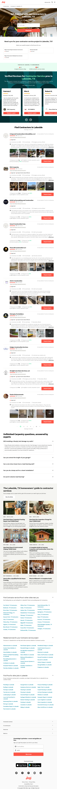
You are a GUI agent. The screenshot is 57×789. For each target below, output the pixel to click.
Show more (51, 147)
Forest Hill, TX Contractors (27, 628)
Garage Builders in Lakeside (45, 664)
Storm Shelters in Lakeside (27, 654)
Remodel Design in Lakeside (28, 648)
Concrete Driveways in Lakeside (46, 704)
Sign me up (28, 754)
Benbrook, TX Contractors (9, 608)
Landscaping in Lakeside (9, 694)
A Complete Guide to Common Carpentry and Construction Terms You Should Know (41, 549)
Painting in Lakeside (26, 702)
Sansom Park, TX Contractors (10, 617)
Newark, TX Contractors (27, 620)
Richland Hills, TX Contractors (28, 630)
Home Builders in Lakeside (10, 652)
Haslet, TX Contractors (26, 618)
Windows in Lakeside (43, 694)
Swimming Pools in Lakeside (10, 701)
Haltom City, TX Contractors (28, 610)
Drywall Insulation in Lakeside (45, 657)
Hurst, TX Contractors (43, 614)
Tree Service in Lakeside (9, 692)
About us (5, 733)
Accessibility (28, 784)
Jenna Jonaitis (33, 544)
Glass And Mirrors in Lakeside (45, 707)
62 (36, 426)
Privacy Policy (32, 782)
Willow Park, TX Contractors (28, 605)
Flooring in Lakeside (26, 692)
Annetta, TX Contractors (9, 629)
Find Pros (28, 30)
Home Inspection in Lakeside (45, 702)
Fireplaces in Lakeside (43, 667)
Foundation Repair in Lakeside (10, 706)
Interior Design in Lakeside (44, 662)
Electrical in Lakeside (43, 652)
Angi (4, 516)
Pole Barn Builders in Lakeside (10, 668)
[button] (14, 153)
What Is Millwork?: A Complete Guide (40, 578)
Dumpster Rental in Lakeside (10, 665)
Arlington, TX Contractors (44, 628)
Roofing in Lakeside (8, 687)
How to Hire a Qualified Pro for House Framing (14, 579)
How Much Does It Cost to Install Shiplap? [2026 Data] (13, 548)
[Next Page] (40, 426)
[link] (4, 109)
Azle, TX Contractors (8, 619)
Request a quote (11, 113)
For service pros (6, 725)
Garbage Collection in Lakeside (28, 697)
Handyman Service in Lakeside (28, 687)
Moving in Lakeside (8, 704)
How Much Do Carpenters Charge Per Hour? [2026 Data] (40, 520)
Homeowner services (7, 721)
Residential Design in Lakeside (45, 645)
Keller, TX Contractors (26, 625)
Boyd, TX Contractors (43, 617)
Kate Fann (5, 544)
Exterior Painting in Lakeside (28, 699)
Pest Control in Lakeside (9, 709)
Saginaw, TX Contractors (9, 624)
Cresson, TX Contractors (44, 622)
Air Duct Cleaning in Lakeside (45, 692)
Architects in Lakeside (8, 663)
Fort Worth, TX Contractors (10, 605)
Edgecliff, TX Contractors (27, 623)
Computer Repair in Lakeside (45, 697)
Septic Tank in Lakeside (43, 687)
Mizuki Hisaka (32, 575)
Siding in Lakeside (25, 707)
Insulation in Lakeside (26, 704)
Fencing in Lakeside (8, 689)
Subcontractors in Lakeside (10, 645)
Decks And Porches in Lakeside (45, 654)
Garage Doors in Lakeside (27, 684)
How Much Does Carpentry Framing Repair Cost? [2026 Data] (14, 520)
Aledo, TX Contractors (26, 608)
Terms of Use (25, 782)
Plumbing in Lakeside (8, 684)
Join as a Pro (47, 2)
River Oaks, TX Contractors (10, 610)
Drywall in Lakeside (42, 659)
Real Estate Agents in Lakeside (28, 645)
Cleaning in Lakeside (26, 689)
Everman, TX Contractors (44, 619)
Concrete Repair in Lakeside (27, 694)
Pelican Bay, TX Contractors (10, 622)
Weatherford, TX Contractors (28, 613)
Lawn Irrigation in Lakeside (44, 699)
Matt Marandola (7, 575)
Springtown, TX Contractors (45, 612)
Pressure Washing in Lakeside (45, 684)
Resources (5, 729)
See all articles (9, 497)
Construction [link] (6, 6)
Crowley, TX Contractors (44, 609)
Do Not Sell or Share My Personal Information (28, 786)
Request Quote (47, 161)
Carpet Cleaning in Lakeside (45, 689)
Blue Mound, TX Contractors (10, 627)
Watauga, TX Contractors (27, 615)
